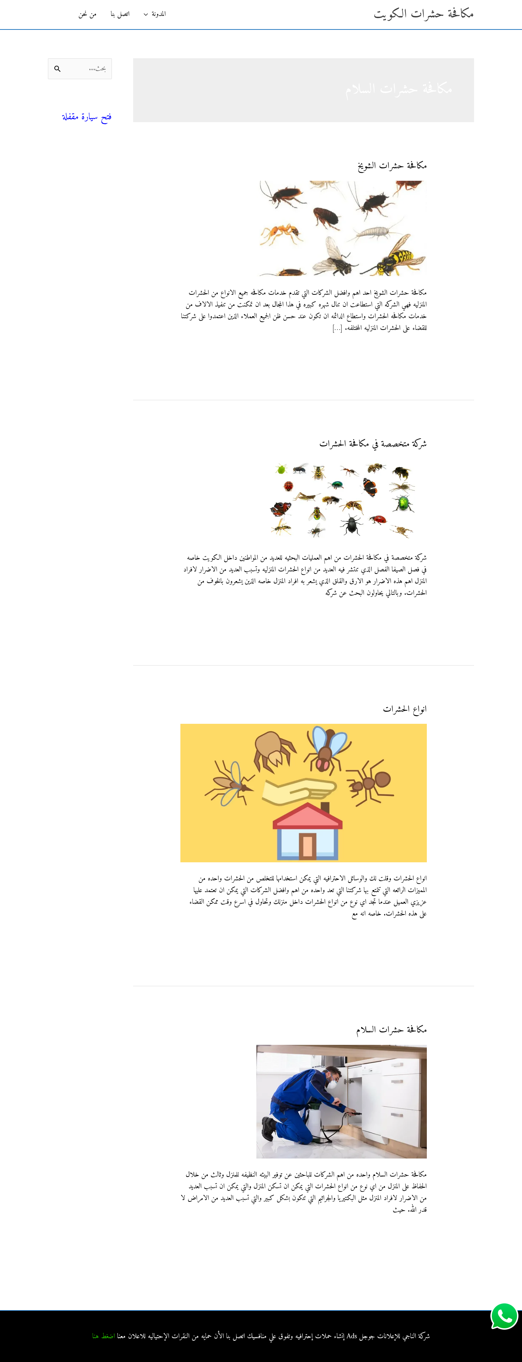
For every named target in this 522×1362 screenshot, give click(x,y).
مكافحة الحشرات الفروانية (82, 322)
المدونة (159, 14)
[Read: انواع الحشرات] (303, 793)
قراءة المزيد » (412, 351)
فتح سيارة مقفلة (87, 117)
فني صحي (99, 105)
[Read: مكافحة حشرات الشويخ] (341, 228)
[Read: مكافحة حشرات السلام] (341, 1101)
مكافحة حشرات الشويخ (392, 166)
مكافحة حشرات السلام (391, 1030)
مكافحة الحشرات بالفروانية (82, 246)
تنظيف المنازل (96, 166)
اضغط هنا (103, 1336)
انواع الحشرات (405, 709)
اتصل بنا (120, 14)
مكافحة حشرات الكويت (424, 14)
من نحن (87, 14)
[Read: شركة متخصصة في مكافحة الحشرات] (341, 500)
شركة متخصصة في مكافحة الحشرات (373, 444)
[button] (59, 14)
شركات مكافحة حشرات (83, 182)
